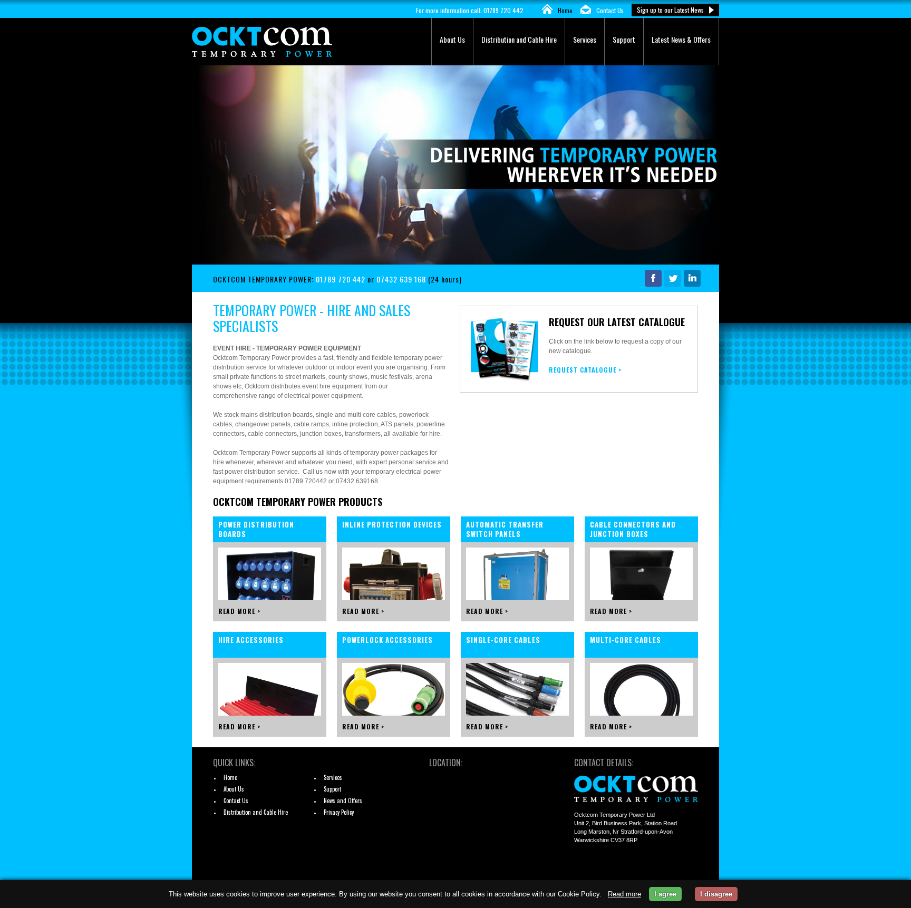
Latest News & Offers (681, 39)
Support (624, 39)
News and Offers (343, 800)
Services (584, 39)
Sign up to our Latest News (670, 9)
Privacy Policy (339, 812)
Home (565, 10)
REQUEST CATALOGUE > (585, 369)
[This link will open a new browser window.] (652, 283)
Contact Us (610, 10)
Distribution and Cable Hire (519, 39)
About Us (452, 39)
